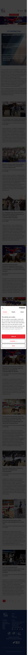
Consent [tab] (5, 311)
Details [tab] (13, 311)
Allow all (13, 336)
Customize (12, 341)
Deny (13, 345)
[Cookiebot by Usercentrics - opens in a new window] (19, 308)
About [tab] (22, 311)
